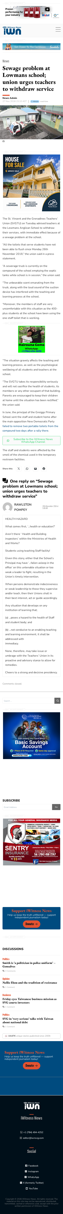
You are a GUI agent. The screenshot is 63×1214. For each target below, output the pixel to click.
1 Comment (10, 987)
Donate (30, 924)
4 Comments (10, 971)
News (6, 61)
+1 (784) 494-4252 (33, 1132)
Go (56, 807)
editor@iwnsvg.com (33, 1138)
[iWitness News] (31, 1105)
